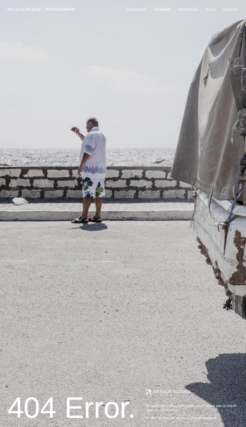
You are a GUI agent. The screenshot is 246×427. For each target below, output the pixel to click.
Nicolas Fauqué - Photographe (41, 9)
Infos (211, 10)
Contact (231, 10)
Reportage (188, 10)
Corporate (136, 10)
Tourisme (162, 10)
